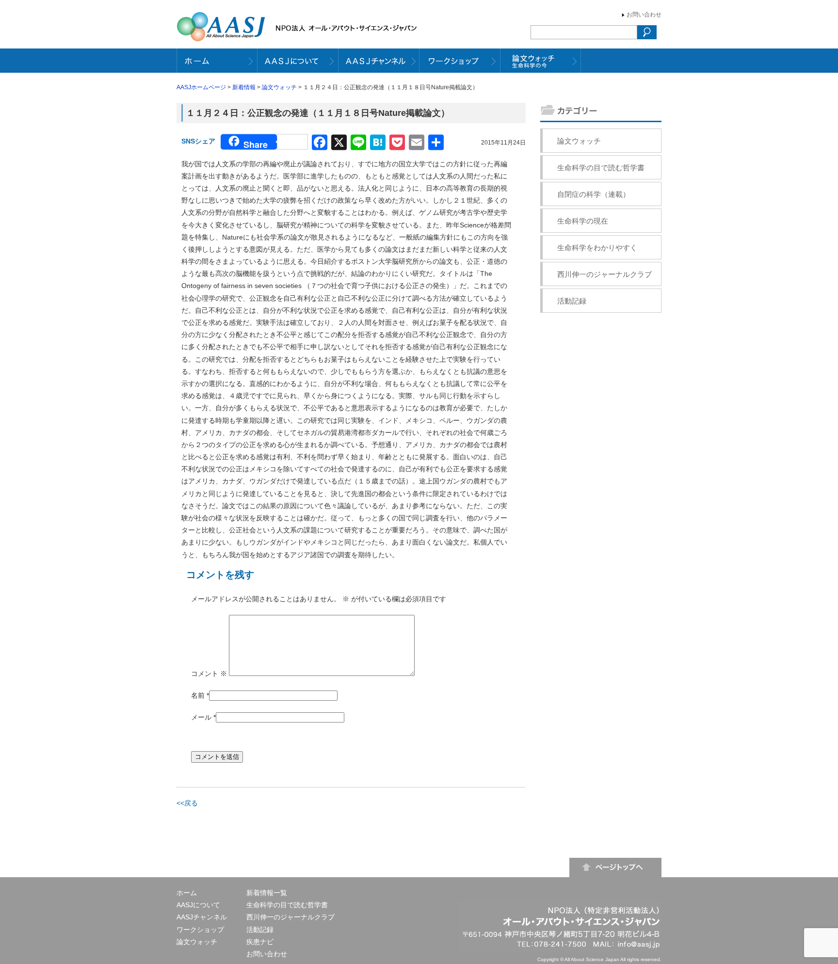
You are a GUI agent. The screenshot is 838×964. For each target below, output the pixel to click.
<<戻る (187, 803)
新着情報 (244, 87)
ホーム (187, 893)
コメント (209, 673)
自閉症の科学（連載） (593, 194)
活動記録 (571, 301)
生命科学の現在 (582, 221)
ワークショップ (200, 929)
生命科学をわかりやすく (597, 247)
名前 (198, 695)
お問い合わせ (644, 14)
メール (201, 717)
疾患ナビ (260, 942)
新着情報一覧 (266, 893)
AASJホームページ (201, 87)
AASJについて (198, 905)
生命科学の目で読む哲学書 (601, 167)
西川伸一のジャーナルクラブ (604, 274)
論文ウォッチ (279, 87)
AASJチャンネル (202, 917)
